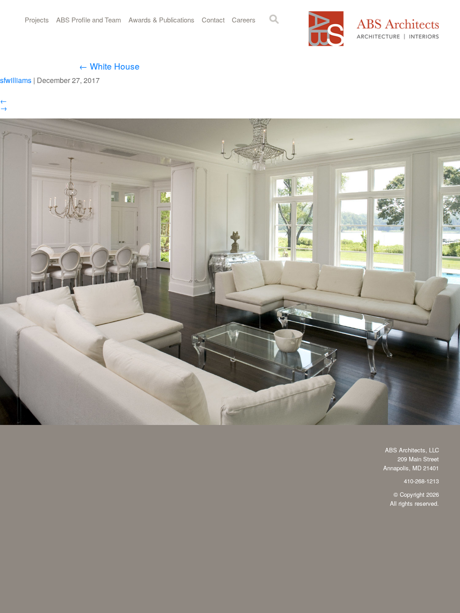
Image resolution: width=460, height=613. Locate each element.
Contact (213, 19)
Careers (244, 19)
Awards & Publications (161, 19)
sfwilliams (15, 80)
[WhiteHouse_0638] (230, 422)
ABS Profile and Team (88, 19)
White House (109, 66)
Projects (37, 19)
